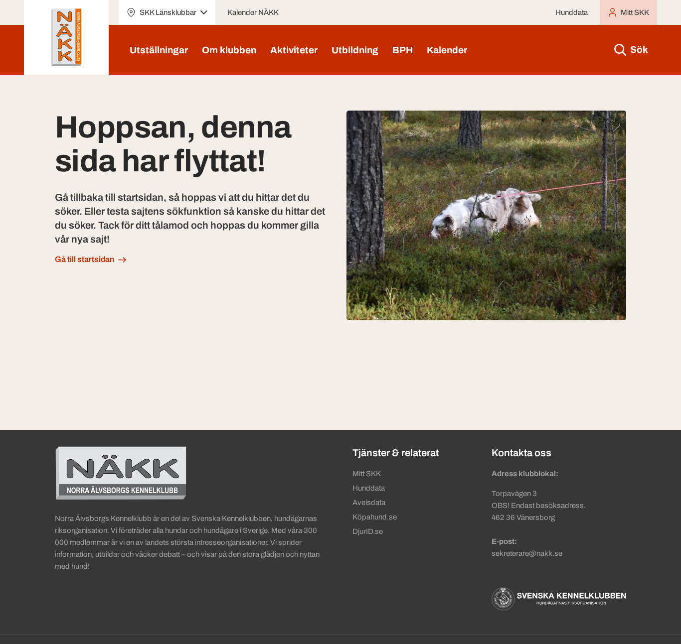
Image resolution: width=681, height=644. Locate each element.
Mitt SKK (366, 474)
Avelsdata (368, 503)
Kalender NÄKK (253, 12)
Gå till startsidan (84, 259)
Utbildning (355, 50)
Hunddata (571, 12)
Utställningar (159, 50)
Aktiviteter (294, 50)
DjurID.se (367, 531)
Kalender (447, 50)
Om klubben (229, 50)
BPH (402, 50)
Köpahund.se (374, 517)
